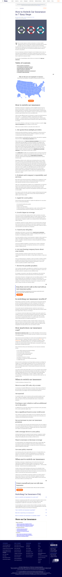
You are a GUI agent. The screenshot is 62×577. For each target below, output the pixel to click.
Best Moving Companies (6, 559)
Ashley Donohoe (19, 17)
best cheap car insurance (28, 138)
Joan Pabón (25, 17)
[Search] (3, 1)
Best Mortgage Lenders (6, 546)
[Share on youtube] (56, 545)
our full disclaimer (42, 569)
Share (45, 8)
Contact (39, 546)
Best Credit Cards (5, 554)
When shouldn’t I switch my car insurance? (26, 70)
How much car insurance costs (21, 332)
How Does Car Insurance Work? (22, 536)
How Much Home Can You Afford (8, 548)
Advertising (40, 559)
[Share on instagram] (55, 545)
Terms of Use (40, 551)
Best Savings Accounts (6, 557)
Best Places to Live (29, 551)
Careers (39, 562)
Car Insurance (22, 8)
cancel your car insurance (38, 232)
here (46, 574)
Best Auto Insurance (17, 551)
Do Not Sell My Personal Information (42, 554)
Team (39, 548)
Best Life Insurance (17, 556)
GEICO (40, 339)
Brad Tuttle (32, 17)
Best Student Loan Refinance (19, 546)
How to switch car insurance (23, 65)
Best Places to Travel (29, 553)
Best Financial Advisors (18, 560)
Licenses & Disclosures (41, 557)
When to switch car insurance (23, 69)
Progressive (18, 340)
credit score (20, 152)
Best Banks (28, 546)
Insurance (16, 8)
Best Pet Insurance (29, 556)
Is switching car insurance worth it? (25, 66)
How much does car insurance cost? (24, 68)
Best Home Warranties (18, 558)
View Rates (31, 100)
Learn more (38, 5)
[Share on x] (53, 545)
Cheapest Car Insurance (18, 553)
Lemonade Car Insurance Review (23, 531)
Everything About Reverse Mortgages (7, 552)
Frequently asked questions (23, 72)
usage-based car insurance (37, 155)
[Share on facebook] (51, 545)
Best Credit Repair (17, 548)
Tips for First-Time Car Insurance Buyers (24, 535)
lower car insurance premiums (32, 141)
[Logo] (6, 1)
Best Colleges (28, 548)
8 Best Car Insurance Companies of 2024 (24, 523)
